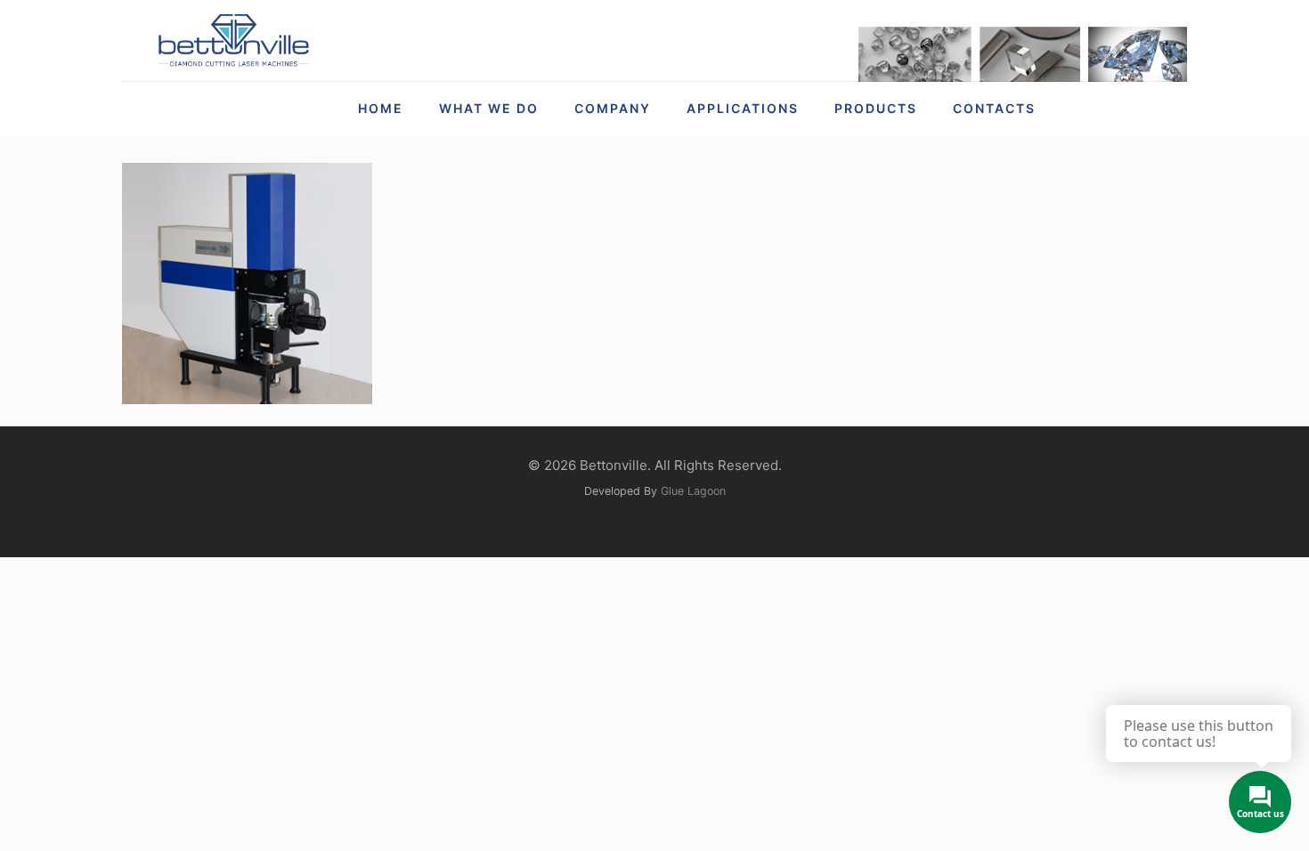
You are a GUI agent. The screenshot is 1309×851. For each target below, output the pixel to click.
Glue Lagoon (693, 491)
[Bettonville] (233, 40)
